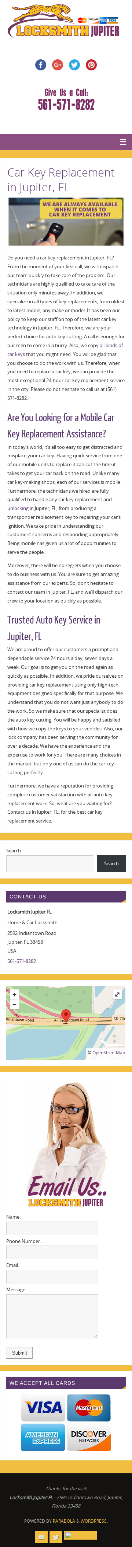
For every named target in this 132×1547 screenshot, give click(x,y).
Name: (13, 1217)
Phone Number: (23, 1241)
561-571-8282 (21, 961)
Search (13, 851)
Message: (16, 1289)
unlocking (18, 508)
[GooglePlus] (80, 1535)
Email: (12, 1265)
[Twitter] (56, 1537)
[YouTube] (41, 1537)
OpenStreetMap (108, 1053)
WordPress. (94, 1521)
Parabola (64, 1521)
